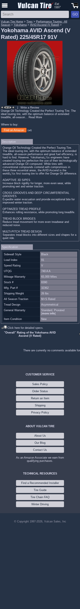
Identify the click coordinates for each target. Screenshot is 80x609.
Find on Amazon (14, 130)
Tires (29, 21)
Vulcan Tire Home (12, 21)
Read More (35, 117)
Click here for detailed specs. (25, 327)
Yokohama (20, 24)
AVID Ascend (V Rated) (44, 24)
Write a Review (29, 107)
